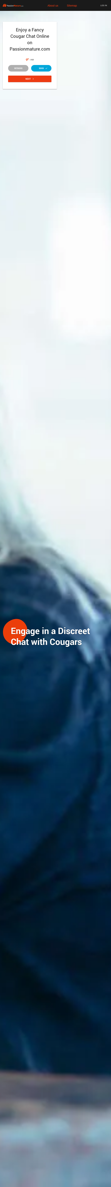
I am (32, 59)
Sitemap (72, 5)
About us (53, 5)
